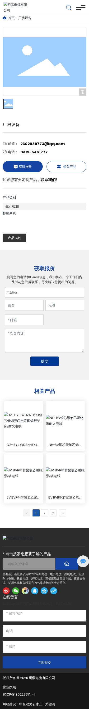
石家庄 (37, 704)
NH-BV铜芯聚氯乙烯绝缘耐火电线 (65, 447)
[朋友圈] (25, 590)
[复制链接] (53, 590)
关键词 (50, 704)
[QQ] (34, 590)
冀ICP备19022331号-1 (19, 694)
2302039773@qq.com (42, 144)
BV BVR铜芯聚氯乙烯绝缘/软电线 (24, 500)
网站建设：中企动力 (18, 704)
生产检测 (12, 206)
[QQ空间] (44, 590)
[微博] (6, 590)
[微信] (15, 590)
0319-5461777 (34, 152)
